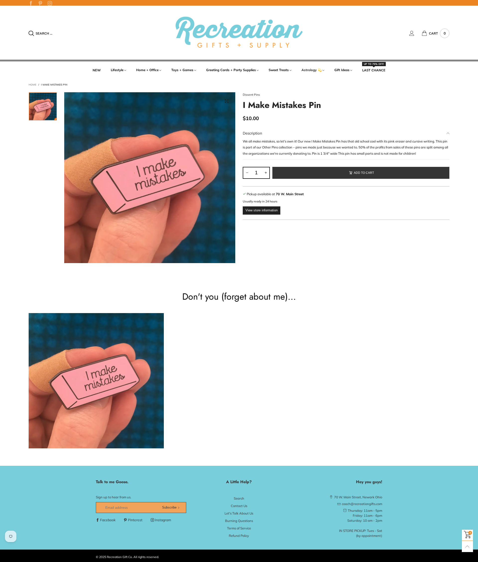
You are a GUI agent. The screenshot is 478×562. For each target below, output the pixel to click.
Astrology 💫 (311, 70)
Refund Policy (239, 536)
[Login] (415, 33)
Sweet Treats (279, 70)
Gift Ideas (342, 70)
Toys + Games (182, 70)
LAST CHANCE (373, 70)
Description (252, 133)
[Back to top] (467, 546)
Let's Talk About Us (239, 513)
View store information (261, 210)
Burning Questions (239, 521)
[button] (247, 172)
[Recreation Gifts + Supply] (238, 32)
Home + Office (147, 70)
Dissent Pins (251, 94)
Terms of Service (239, 528)
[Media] (227, 101)
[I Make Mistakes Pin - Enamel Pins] (149, 177)
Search (239, 498)
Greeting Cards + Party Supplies (231, 70)
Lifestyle (117, 70)
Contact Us (239, 506)
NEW (97, 70)
